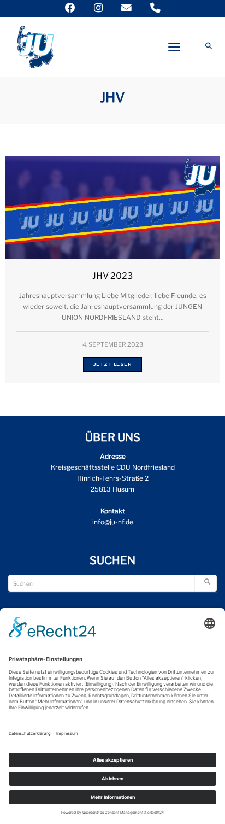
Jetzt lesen (112, 364)
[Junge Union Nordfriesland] (35, 45)
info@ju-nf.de (112, 522)
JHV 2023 (112, 276)
